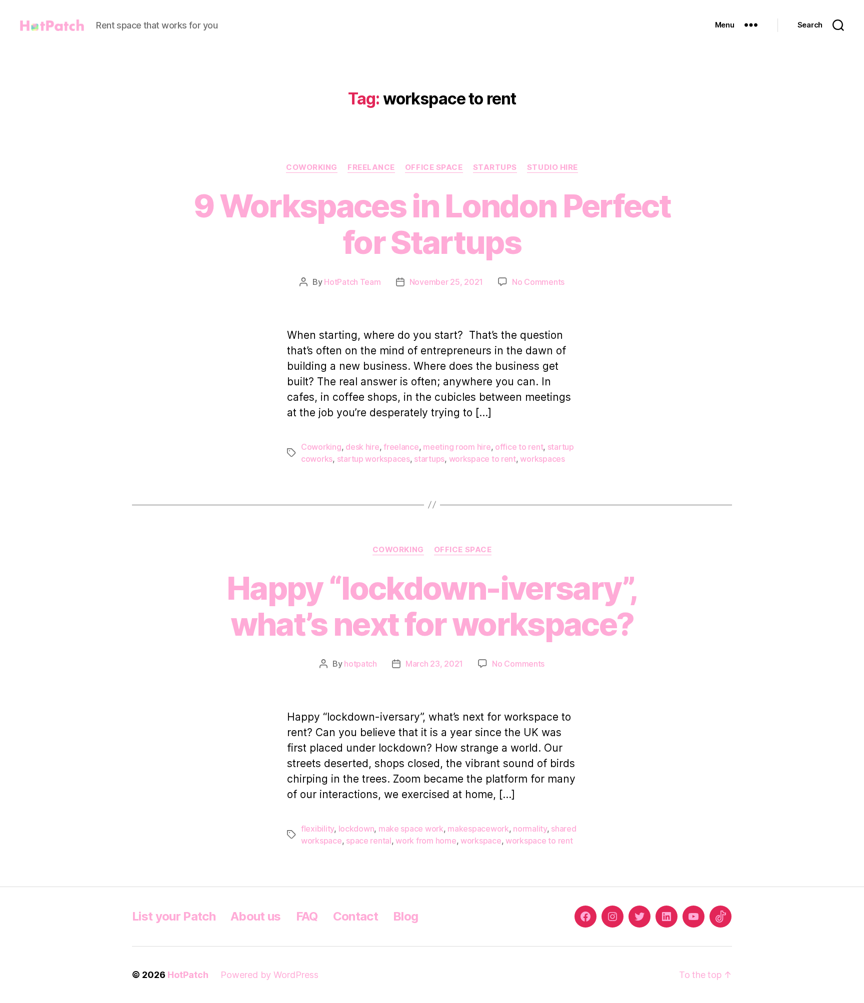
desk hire (363, 447)
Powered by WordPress (269, 975)
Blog (405, 916)
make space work (411, 829)
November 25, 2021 (446, 282)
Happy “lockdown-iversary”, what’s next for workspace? (432, 606)
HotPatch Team (352, 282)
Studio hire (552, 167)
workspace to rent (482, 459)
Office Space (434, 167)
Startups (495, 167)
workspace (481, 841)
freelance (401, 447)
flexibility (317, 829)
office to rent (519, 447)
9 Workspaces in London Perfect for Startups (432, 223)
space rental (369, 841)
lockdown (356, 829)
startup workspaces (373, 459)
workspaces (542, 459)
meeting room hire (456, 447)
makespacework (478, 829)
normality (530, 829)
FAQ (307, 916)
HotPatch (188, 975)
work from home (426, 841)
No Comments (538, 282)
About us (255, 916)
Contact (355, 916)
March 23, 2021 (434, 664)
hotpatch (360, 664)
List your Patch (174, 916)
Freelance (371, 167)
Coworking (312, 167)
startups (429, 459)
